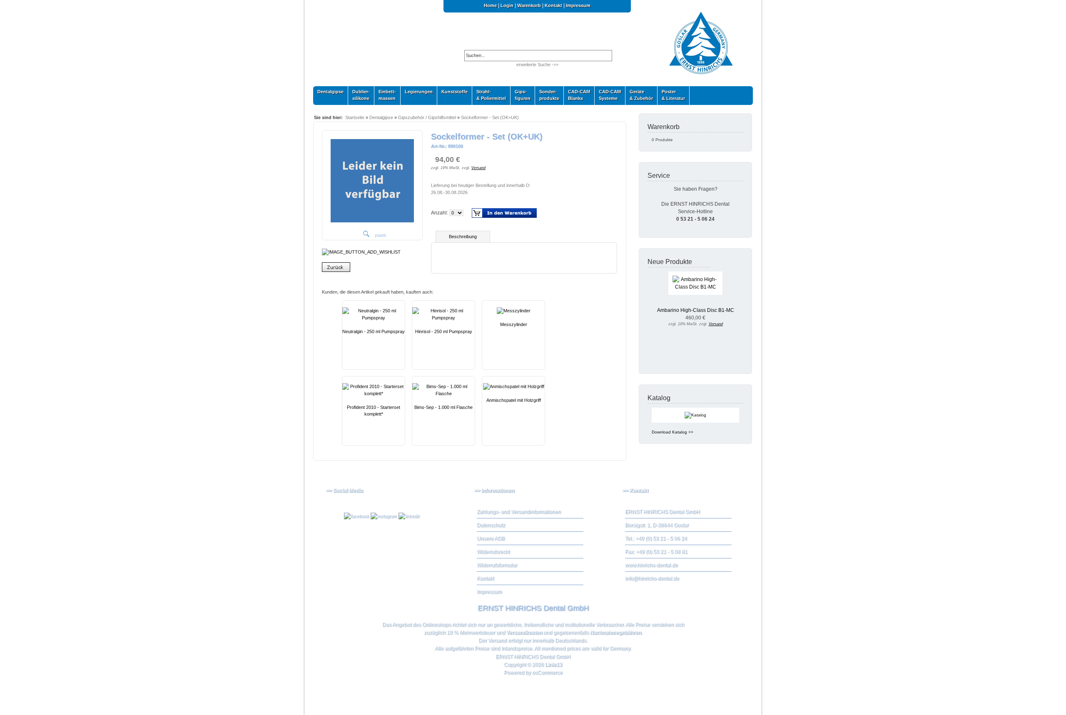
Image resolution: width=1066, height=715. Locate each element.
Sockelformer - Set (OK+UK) (490, 117)
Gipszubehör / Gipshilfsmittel (427, 117)
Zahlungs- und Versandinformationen (519, 512)
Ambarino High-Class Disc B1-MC (695, 310)
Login (507, 5)
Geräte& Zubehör (639, 95)
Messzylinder (513, 324)
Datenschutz (491, 525)
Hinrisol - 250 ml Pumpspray (443, 331)
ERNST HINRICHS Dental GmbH (533, 657)
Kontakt (553, 5)
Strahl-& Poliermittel (491, 95)
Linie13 (553, 665)
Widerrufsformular (497, 565)
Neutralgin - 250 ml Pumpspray (373, 331)
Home (490, 5)
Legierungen (417, 93)
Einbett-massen (385, 95)
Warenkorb (529, 5)
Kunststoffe (452, 93)
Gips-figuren (521, 95)
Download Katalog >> (672, 432)
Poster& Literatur (673, 95)
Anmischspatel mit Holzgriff (513, 400)
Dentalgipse (328, 93)
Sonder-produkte (547, 95)
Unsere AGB (491, 538)
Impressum (578, 5)
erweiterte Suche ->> (537, 64)
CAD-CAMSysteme (608, 95)
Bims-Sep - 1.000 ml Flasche (443, 407)
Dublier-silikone (359, 95)
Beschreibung (463, 236)
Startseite (354, 117)
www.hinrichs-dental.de (651, 565)
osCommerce (547, 672)
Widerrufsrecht (493, 552)
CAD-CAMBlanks (577, 95)
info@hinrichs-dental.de (652, 578)
